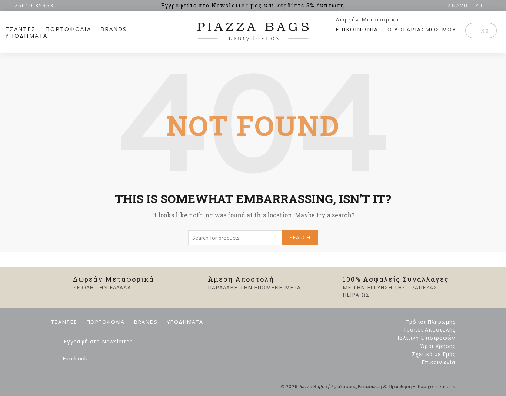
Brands (113, 29)
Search (300, 237)
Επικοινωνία (438, 362)
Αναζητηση (465, 5)
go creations (441, 386)
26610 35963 (34, 5)
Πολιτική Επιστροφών (425, 337)
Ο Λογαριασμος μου (421, 29)
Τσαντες (20, 29)
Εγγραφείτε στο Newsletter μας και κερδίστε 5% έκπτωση (252, 5)
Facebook (75, 358)
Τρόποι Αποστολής (429, 329)
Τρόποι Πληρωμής (430, 321)
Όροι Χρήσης (437, 345)
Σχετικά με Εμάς (433, 354)
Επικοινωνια (357, 29)
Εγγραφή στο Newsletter (98, 341)
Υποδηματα (26, 35)
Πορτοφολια (68, 29)
